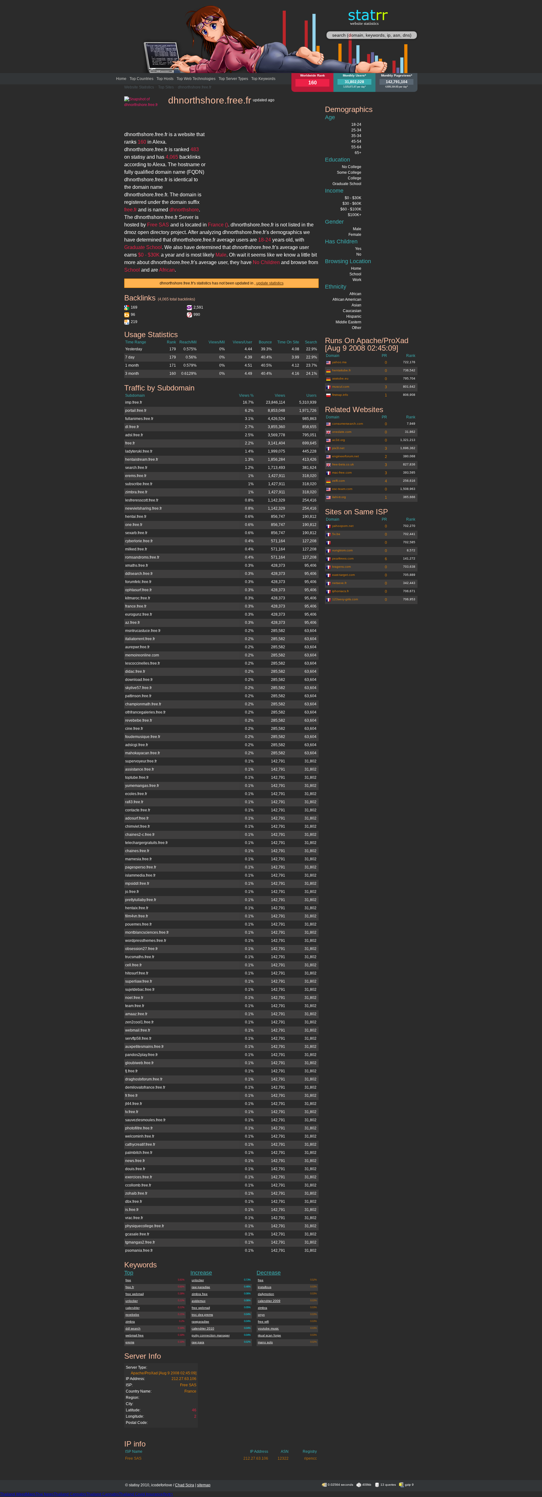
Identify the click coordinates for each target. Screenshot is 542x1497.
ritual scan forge (269, 1335)
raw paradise (201, 1287)
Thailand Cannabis (70, 1494)
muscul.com (340, 386)
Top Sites (166, 87)
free (128, 1280)
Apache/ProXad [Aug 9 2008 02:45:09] (163, 1373)
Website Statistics (139, 87)
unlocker (131, 1301)
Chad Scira (184, 1485)
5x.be (336, 534)
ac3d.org (338, 440)
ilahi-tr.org (339, 497)
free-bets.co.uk (343, 464)
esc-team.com (342, 489)
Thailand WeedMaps (17, 1494)
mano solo (265, 1342)
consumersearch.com (347, 423)
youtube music (268, 1328)
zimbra (130, 1321)
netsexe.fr (339, 583)
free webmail (134, 1294)
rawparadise (200, 1321)
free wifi (263, 1321)
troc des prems (202, 1314)
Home (121, 79)
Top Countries (141, 79)
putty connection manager (211, 1335)
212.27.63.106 (184, 1379)
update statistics (270, 283)
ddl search (133, 1328)
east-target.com (343, 574)
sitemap (203, 1485)
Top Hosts (165, 79)
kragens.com (341, 566)
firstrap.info (340, 394)
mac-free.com (342, 472)
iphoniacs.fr (340, 591)
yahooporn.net (342, 526)
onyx (261, 1314)
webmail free (134, 1335)
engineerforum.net (345, 456)
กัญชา (168, 1494)
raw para (198, 1342)
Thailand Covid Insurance (141, 1494)
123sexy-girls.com (345, 599)
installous (264, 1287)
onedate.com (341, 431)
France (190, 1391)
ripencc (310, 1458)
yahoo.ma (339, 362)
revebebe (132, 1314)
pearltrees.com (342, 558)
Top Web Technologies (196, 79)
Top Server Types (233, 79)
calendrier (132, 1307)
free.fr (129, 1287)
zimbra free (200, 1294)
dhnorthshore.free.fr (194, 87)
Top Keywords (263, 79)
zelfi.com (338, 480)
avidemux (198, 1301)
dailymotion (266, 1294)
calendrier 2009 (269, 1301)
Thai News (44, 1494)
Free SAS (188, 1385)
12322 (283, 1458)
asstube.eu (340, 378)
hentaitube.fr (341, 370)
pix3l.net (338, 448)
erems (129, 1342)
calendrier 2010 (203, 1328)
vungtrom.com (342, 550)
